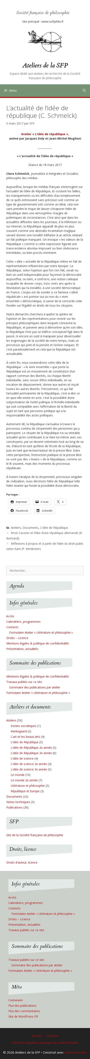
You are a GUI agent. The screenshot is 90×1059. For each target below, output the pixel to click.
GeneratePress (75, 1052)
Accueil (36, 1035)
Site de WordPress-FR (23, 1016)
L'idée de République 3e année (31, 753)
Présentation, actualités (22, 649)
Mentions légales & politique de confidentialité (37, 643)
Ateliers (16, 528)
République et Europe (25, 791)
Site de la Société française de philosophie (34, 835)
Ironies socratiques (23, 726)
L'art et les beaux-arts (25, 737)
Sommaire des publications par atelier (34, 687)
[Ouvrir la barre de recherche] (84, 90)
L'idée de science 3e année (29, 769)
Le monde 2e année (24, 780)
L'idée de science (22, 758)
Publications (14, 807)
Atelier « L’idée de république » (44, 134)
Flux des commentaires (24, 1011)
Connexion (15, 1000)
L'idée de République (54, 528)
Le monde (17, 775)
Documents (31, 528)
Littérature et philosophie (28, 786)
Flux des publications (22, 1006)
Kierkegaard (19, 731)
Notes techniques (18, 802)
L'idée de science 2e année (29, 764)
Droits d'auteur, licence (21, 862)
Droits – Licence (17, 638)
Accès (10, 616)
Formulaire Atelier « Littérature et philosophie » (41, 632)
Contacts (12, 627)
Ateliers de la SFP (45, 65)
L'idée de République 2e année (31, 748)
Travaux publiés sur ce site (24, 682)
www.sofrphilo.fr (52, 21)
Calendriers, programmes (23, 622)
